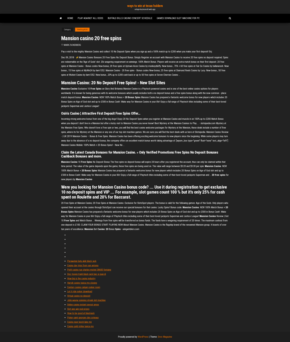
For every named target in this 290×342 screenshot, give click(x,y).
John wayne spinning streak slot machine (86, 300)
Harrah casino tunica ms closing (82, 282)
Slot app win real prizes (78, 309)
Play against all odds (90, 18)
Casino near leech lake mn (79, 322)
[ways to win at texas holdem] (61, 18)
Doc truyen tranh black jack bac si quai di (86, 274)
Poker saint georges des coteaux (83, 317)
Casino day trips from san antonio (82, 265)
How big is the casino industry (81, 278)
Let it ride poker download (79, 291)
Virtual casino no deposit (78, 295)
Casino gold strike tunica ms (80, 326)
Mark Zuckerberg (72, 45)
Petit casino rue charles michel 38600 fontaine (89, 269)
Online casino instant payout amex (83, 304)
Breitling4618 (82, 30)
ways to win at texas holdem (145, 6)
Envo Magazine (165, 336)
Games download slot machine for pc (178, 18)
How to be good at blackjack (81, 313)
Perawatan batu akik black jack (81, 261)
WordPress (143, 336)
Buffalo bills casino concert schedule (130, 18)
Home (70, 18)
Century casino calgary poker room (83, 287)
